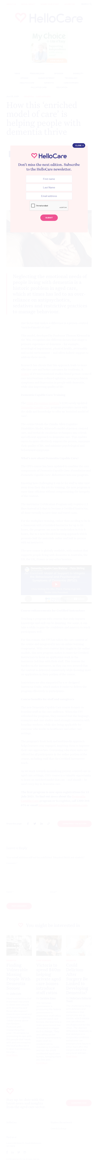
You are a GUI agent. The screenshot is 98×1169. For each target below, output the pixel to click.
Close (78, 145)
